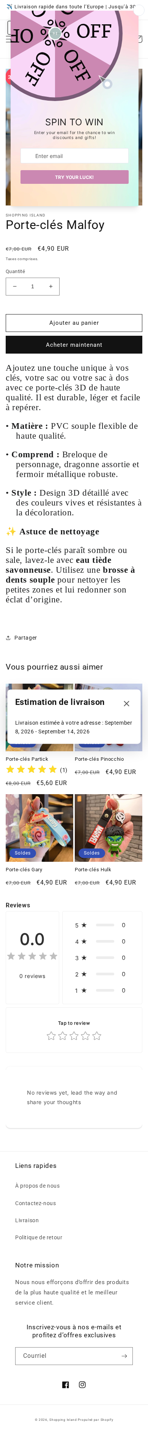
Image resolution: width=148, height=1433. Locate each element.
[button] (102, 925)
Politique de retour (38, 1237)
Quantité (15, 271)
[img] (31, 770)
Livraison (27, 1220)
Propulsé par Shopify (95, 1420)
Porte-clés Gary (24, 869)
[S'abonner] (124, 1356)
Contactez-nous (35, 1203)
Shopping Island (63, 1420)
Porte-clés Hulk (93, 869)
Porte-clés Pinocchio (99, 759)
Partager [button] (25, 638)
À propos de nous (37, 1186)
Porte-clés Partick (27, 759)
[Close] (126, 704)
